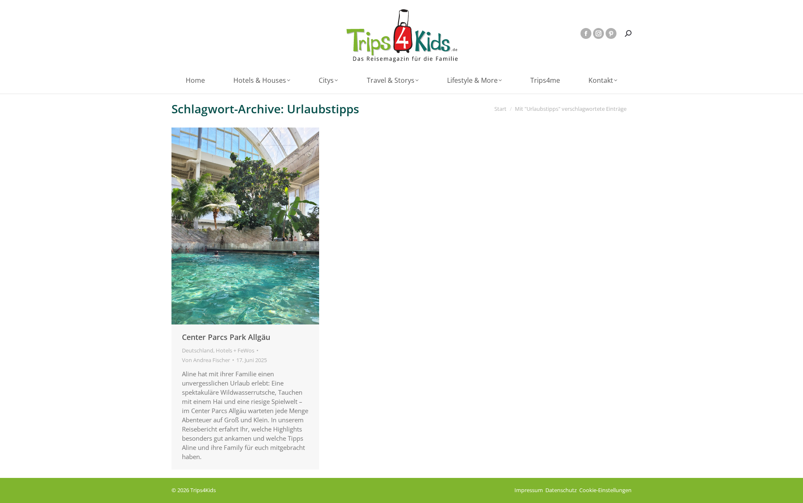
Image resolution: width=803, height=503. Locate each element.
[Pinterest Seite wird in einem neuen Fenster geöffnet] (611, 33)
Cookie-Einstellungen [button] (605, 490)
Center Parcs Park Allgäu (226, 337)
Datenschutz (561, 490)
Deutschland (197, 350)
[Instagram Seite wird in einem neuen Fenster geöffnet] (598, 33)
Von (206, 360)
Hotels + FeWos (235, 350)
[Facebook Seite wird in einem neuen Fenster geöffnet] (586, 33)
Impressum (528, 490)
